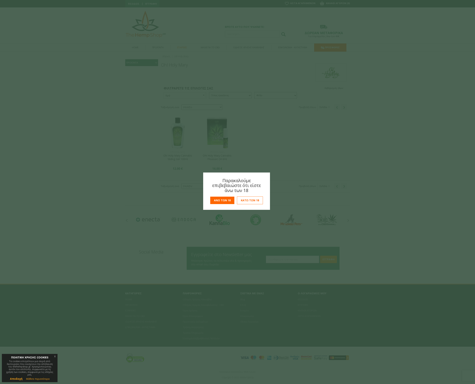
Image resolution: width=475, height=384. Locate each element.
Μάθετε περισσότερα (38, 378)
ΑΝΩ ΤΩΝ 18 (222, 200)
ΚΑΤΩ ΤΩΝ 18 (250, 200)
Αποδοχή (16, 378)
